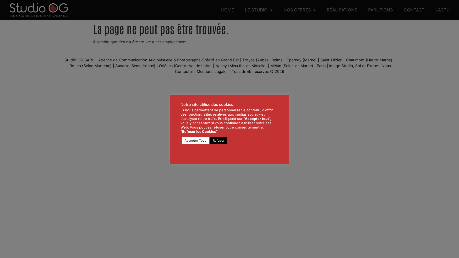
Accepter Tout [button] (195, 140)
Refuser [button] (218, 140)
